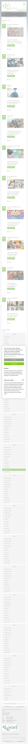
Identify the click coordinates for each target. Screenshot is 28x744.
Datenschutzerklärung (11, 356)
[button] (14, 359)
